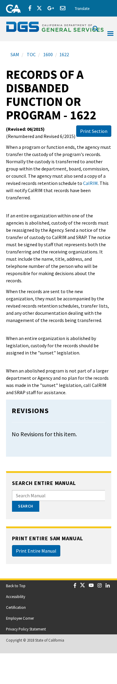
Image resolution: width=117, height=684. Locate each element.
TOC (31, 54)
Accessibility (15, 596)
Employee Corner (20, 618)
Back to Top (16, 585)
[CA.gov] (11, 7)
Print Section (93, 131)
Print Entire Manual (36, 551)
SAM (14, 54)
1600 (47, 54)
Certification (16, 607)
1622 (64, 54)
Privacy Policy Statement (26, 629)
